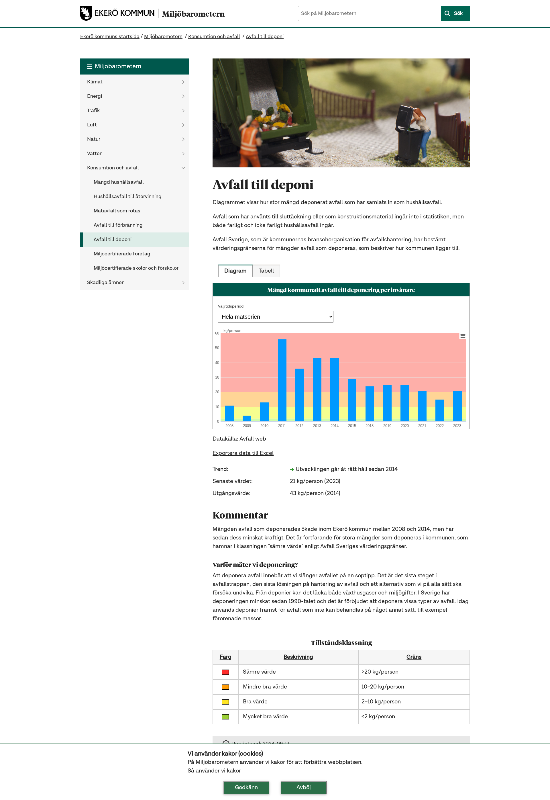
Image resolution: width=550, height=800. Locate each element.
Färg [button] (225, 657)
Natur (93, 139)
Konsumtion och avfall (214, 36)
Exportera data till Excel (243, 453)
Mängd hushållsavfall (119, 182)
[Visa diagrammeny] (462, 335)
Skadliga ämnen (106, 282)
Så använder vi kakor (214, 771)
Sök (458, 13)
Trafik (93, 110)
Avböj (303, 788)
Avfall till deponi (265, 36)
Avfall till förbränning (118, 225)
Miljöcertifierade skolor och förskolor (136, 268)
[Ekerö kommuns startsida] (119, 13)
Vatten (95, 153)
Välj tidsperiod (230, 306)
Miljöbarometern (163, 36)
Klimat (95, 82)
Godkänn (246, 788)
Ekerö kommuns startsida (110, 36)
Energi (94, 96)
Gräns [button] (413, 657)
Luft (92, 125)
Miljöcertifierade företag (122, 254)
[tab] (235, 271)
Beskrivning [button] (298, 657)
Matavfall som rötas (117, 211)
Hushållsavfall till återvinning (128, 196)
